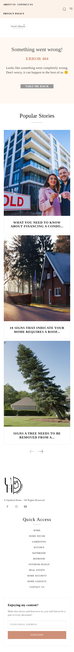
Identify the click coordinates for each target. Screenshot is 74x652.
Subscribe (37, 635)
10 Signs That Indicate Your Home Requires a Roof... (37, 329)
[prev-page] (32, 451)
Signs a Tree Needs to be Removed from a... (37, 435)
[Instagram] (16, 506)
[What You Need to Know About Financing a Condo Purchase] (37, 173)
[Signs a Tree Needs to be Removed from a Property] (37, 384)
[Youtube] (25, 506)
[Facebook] (7, 506)
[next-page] (40, 451)
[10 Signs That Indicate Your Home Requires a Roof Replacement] (37, 278)
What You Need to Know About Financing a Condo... (37, 224)
